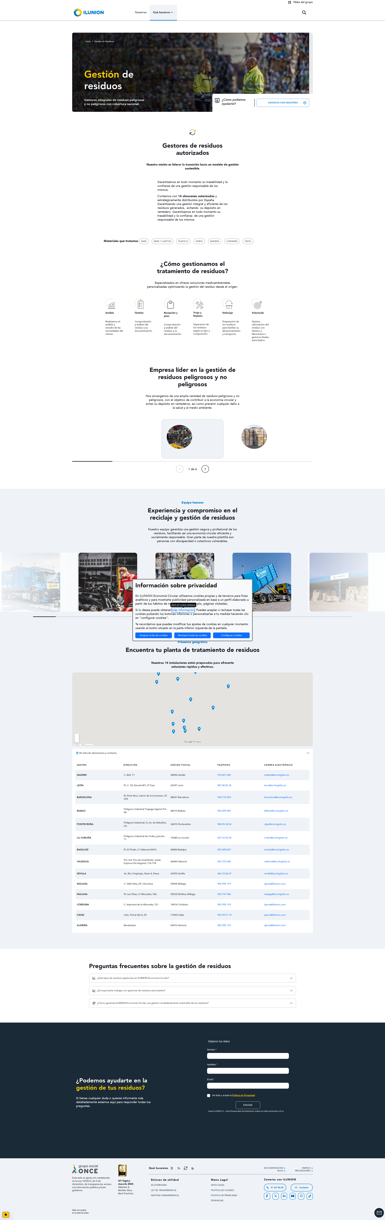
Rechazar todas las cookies (192, 635)
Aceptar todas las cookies (154, 635)
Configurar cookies (235, 635)
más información (183, 610)
